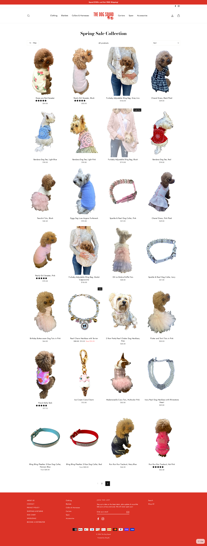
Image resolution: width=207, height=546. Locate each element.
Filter (34, 43)
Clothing (53, 15)
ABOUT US (30, 500)
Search (150, 500)
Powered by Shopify (104, 538)
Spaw (131, 15)
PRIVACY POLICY (33, 507)
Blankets (64, 15)
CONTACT (30, 504)
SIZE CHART (31, 515)
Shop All (151, 504)
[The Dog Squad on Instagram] (103, 518)
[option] (103, 2)
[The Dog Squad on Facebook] (98, 518)
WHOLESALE (31, 518)
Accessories (142, 15)
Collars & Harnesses (80, 15)
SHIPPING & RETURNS (35, 511)
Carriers (121, 15)
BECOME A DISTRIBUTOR (36, 522)
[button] (41, 100)
